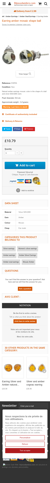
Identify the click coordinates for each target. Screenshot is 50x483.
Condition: (6, 87)
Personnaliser (25, 438)
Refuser (25, 444)
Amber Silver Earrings (27, 255)
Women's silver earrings (27, 249)
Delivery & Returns (13, 121)
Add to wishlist (27, 191)
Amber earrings (9, 255)
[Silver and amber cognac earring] (37, 368)
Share (17, 129)
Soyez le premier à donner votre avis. (16, 25)
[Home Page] (3, 16)
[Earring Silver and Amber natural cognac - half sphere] (13, 368)
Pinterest (29, 129)
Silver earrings (8, 249)
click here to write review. (25, 321)
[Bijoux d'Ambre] (24, 3)
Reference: (6, 83)
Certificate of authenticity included (20, 114)
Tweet (7, 129)
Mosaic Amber (28, 262)
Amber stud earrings (11, 262)
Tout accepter (25, 451)
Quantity (8, 149)
